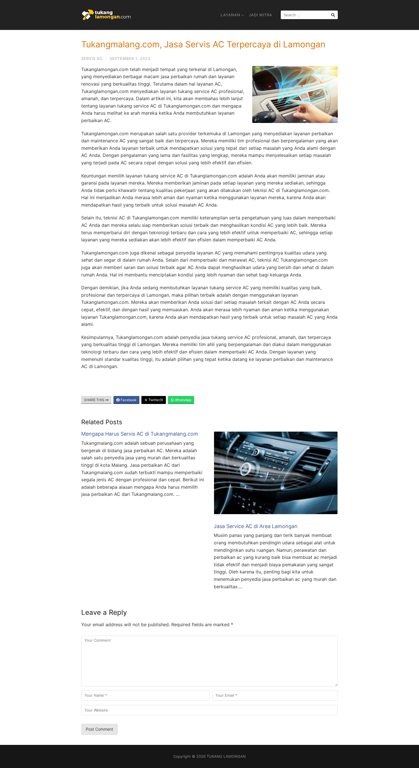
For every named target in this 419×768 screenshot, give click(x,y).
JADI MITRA (260, 15)
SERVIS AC (92, 58)
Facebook (128, 400)
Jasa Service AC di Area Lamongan (256, 526)
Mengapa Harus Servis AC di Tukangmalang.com (139, 434)
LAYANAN (230, 15)
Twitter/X (155, 400)
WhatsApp (182, 400)
